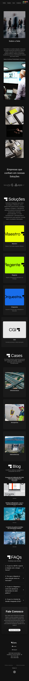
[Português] (23, 1)
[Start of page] (14, 672)
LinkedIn (14, 646)
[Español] (25, 1)
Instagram (15, 649)
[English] (27, 1)
